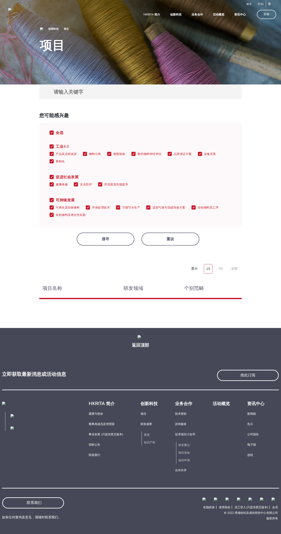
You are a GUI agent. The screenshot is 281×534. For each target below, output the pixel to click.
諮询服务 (181, 424)
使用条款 (224, 507)
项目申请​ (184, 460)
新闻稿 (251, 414)
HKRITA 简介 (102, 403)
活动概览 (221, 403)
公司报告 (253, 434)
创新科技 (53, 28)
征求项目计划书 (185, 434)
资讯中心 (256, 403)
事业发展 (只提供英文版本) (106, 434)
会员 (275, 507)
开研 (266, 14)
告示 (250, 424)
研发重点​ (184, 445)
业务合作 (183, 403)
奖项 (147, 435)
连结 (250, 455)
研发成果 (146, 424)
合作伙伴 (181, 470)
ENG (261, 4)
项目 (66, 28)
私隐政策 (209, 507)
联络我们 (94, 455)
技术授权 (181, 414)
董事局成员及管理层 (102, 424)
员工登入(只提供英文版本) (251, 507)
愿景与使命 (96, 414)
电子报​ (251, 445)
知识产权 (149, 442)
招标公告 (94, 445)
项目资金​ (184, 453)
